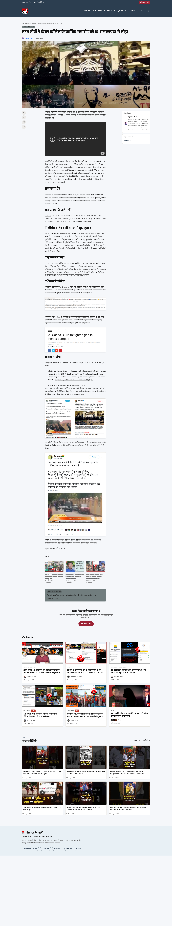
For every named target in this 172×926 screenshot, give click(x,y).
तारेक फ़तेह (59, 388)
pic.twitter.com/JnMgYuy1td (83, 380)
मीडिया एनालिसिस (99, 11)
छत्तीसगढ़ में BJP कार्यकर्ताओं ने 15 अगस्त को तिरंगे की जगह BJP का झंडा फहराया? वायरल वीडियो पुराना (42, 773)
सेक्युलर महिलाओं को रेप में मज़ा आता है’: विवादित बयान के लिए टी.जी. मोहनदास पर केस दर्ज (75, 577)
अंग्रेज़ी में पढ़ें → (128, 141)
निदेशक (78, 848)
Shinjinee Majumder (76, 677)
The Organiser (64, 287)
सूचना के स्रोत (58, 848)
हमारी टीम (69, 848)
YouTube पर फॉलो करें (142, 740)
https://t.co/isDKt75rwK (64, 380)
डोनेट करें (132, 11)
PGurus (58, 317)
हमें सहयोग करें (144, 2)
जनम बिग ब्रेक (75, 161)
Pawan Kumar (31, 720)
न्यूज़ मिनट (48, 215)
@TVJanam (52, 371)
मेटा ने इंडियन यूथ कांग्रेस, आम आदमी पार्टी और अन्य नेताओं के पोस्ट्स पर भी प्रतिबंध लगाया (128, 671)
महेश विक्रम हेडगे (98, 391)
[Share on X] (24, 117)
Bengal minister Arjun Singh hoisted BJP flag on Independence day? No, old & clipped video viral (127, 773)
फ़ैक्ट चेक (87, 11)
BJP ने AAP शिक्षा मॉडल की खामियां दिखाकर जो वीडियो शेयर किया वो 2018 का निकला (40, 715)
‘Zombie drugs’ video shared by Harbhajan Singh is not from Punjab (42, 809)
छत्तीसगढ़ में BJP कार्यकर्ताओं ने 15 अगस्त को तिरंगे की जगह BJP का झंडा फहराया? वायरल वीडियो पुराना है (85, 715)
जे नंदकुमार (48, 362)
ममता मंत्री (53, 548)
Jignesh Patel (29, 38)
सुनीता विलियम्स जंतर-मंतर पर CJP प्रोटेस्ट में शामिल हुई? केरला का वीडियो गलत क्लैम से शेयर (94, 577)
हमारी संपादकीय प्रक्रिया (30, 848)
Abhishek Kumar (31, 677)
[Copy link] (24, 127)
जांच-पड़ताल (111, 11)
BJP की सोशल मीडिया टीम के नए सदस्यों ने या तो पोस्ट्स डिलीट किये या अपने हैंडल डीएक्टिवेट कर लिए (85, 671)
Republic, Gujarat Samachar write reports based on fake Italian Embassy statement (128, 809)
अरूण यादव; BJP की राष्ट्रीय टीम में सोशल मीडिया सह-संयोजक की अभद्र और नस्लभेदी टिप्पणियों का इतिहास (41, 671)
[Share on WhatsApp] (24, 122)
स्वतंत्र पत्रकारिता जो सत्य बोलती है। (33, 2)
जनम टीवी (94, 115)
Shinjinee (120, 720)
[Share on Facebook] (24, 113)
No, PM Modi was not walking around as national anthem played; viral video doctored (84, 809)
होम (23, 24)
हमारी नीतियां (45, 848)
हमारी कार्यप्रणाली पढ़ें (53, 599)
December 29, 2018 (78, 385)
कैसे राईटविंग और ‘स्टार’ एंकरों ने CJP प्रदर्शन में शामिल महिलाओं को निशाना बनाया (129, 714)
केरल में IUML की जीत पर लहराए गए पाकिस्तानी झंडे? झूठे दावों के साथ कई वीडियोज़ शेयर (54, 577)
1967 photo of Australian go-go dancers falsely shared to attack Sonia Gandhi (86, 773)
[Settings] (148, 11)
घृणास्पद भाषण (122, 11)
